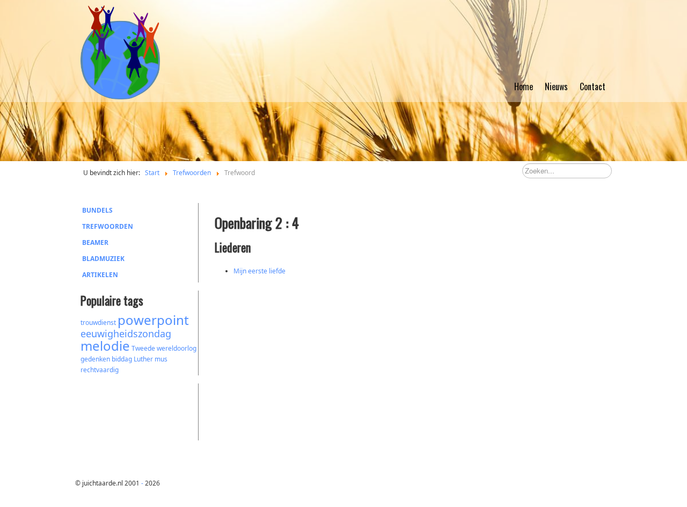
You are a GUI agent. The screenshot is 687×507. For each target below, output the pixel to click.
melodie (105, 345)
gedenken (95, 359)
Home (523, 86)
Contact (592, 86)
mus (161, 359)
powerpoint (153, 320)
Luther (143, 359)
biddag (122, 359)
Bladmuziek (103, 258)
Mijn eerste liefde (259, 271)
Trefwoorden (107, 226)
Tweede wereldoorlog (163, 348)
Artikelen (100, 274)
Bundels (97, 210)
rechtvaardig (100, 369)
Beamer (95, 242)
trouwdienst (98, 322)
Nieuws (556, 86)
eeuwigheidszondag (126, 333)
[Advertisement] (140, 410)
